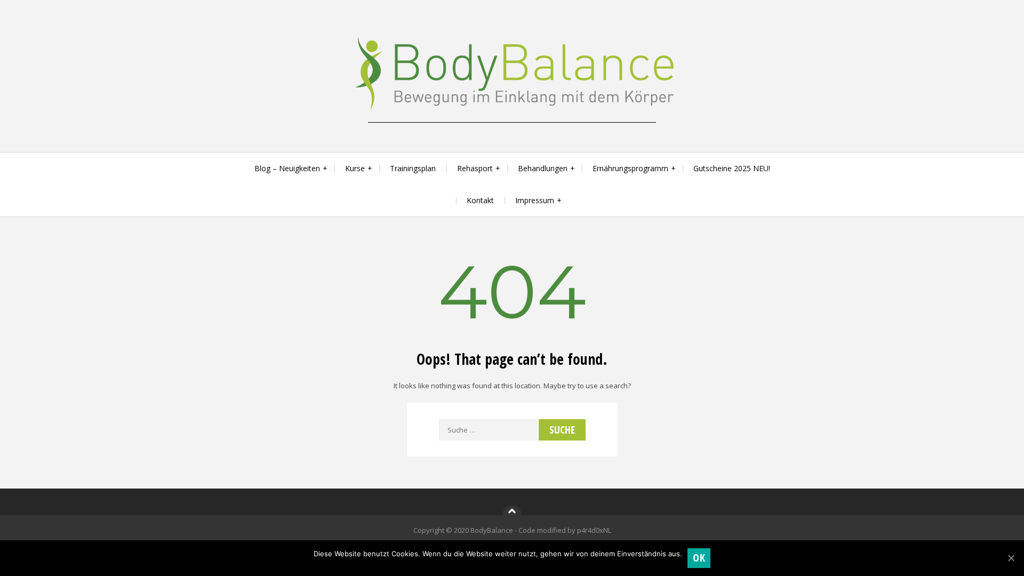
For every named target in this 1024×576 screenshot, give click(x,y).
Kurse (355, 168)
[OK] (1010, 558)
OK (699, 557)
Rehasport (475, 168)
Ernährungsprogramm (630, 168)
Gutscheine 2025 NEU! (731, 168)
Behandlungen (542, 168)
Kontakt (480, 200)
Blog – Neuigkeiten (287, 168)
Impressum (534, 200)
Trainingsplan (413, 168)
